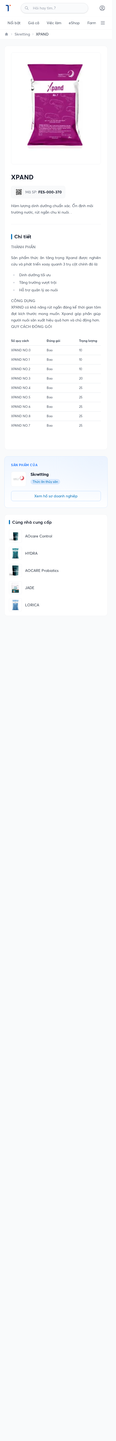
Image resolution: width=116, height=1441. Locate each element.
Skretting (22, 34)
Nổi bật (14, 22)
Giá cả (33, 22)
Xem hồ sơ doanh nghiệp (56, 496)
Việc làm (54, 22)
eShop (74, 22)
